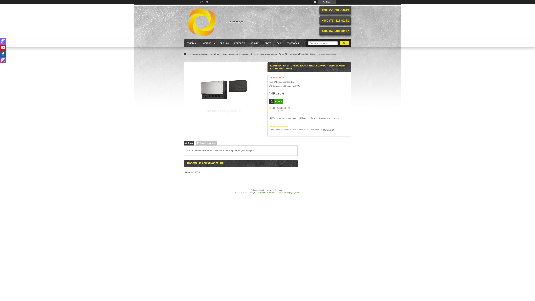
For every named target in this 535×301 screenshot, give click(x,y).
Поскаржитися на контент (267, 193)
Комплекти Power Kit (298, 54)
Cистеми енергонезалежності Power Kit (269, 54)
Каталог (206, 43)
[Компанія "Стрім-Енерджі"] (202, 21)
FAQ (279, 43)
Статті (268, 43)
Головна (191, 43)
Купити (278, 101)
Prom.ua (281, 190)
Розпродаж (293, 43)
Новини (255, 43)
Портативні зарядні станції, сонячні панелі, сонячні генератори (220, 54)
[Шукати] (344, 43)
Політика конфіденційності (289, 193)
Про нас (224, 43)
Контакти (239, 43)
